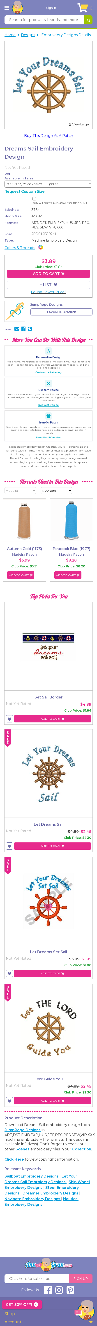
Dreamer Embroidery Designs (51, 1193)
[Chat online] (84, 1311)
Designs (28, 35)
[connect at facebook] (48, 1292)
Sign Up (81, 1279)
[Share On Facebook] (23, 329)
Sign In (51, 7)
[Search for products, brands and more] (88, 19)
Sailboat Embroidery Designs (32, 1176)
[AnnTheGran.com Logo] (17, 7)
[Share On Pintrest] (30, 329)
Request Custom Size (25, 191)
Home (10, 35)
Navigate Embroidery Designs (33, 1199)
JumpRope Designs (23, 1130)
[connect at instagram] (59, 1292)
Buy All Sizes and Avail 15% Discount (60, 203)
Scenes (23, 1149)
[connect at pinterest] (70, 1292)
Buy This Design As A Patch (48, 136)
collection (81, 1149)
